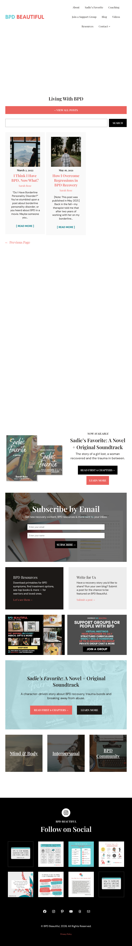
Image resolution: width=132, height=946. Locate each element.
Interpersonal (66, 753)
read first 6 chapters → (97, 470)
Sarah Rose (25, 185)
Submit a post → (86, 599)
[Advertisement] (66, 61)
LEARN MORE (89, 710)
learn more (97, 480)
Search (118, 123)
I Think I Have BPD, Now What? (25, 178)
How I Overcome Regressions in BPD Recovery (65, 180)
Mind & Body (24, 753)
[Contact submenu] (109, 26)
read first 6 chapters (51, 710)
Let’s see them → (22, 599)
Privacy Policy (66, 934)
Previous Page (17, 242)
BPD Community (108, 753)
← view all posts (66, 110)
